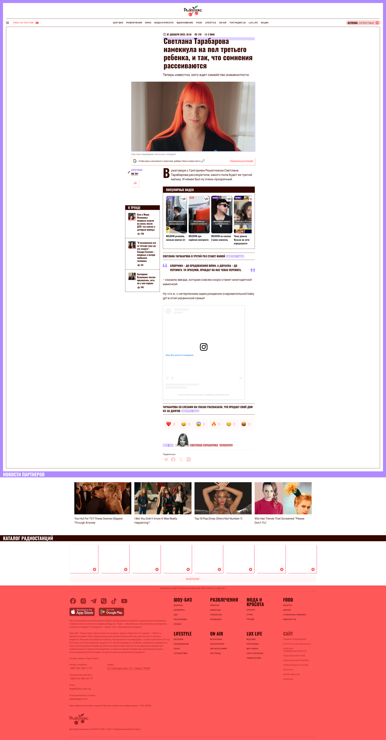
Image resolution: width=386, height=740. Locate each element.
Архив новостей (291, 674)
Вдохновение (185, 22)
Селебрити (226, 445)
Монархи (178, 605)
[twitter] (181, 459)
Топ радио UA (237, 22)
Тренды (250, 619)
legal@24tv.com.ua (80, 688)
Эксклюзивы (180, 619)
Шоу (176, 615)
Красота (251, 610)
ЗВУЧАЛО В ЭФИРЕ (218, 648)
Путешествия (180, 653)
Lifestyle (210, 22)
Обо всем (178, 639)
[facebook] (173, 459)
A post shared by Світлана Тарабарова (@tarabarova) (203, 394)
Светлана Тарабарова (204, 445)
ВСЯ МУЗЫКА (216, 639)
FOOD (199, 22)
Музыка (178, 624)
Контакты (288, 670)
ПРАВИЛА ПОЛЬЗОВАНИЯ (294, 639)
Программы (253, 644)
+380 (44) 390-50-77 (81, 678)
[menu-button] (7, 23)
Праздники (215, 619)
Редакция (288, 679)
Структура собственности (297, 644)
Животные (215, 610)
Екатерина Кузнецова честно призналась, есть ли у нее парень (146, 278)
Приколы (214, 605)
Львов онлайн (254, 658)
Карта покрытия (255, 653)
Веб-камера (252, 648)
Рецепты (287, 605)
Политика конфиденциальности (294, 649)
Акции (265, 22)
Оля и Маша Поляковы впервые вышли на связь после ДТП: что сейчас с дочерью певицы (146, 222)
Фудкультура (289, 619)
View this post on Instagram (179, 355)
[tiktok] (114, 601)
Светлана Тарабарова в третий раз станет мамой (194, 256)
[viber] (188, 459)
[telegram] (165, 459)
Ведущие (251, 639)
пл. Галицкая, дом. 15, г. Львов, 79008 (128, 668)
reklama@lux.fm (78, 699)
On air (222, 22)
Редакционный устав (294, 656)
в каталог (193, 579)
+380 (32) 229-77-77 (80, 668)
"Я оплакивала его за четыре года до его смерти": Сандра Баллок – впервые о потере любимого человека (146, 252)
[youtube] (124, 601)
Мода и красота (164, 22)
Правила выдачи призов (295, 665)
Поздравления (181, 644)
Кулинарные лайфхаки (294, 615)
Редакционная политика (296, 660)
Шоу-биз (118, 22)
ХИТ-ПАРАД (215, 653)
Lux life (253, 22)
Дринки (287, 610)
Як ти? (134, 174)
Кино (148, 22)
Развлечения (134, 22)
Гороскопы (216, 615)
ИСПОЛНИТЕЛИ (217, 644)
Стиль (250, 614)
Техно (177, 648)
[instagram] (83, 601)
